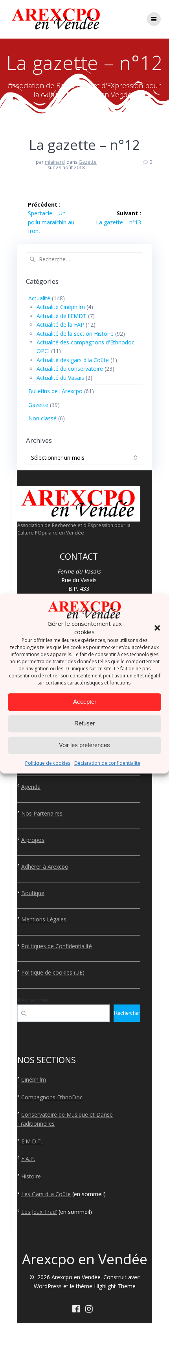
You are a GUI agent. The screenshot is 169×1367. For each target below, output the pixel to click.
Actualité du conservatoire (70, 368)
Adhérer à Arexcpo (44, 866)
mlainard (55, 162)
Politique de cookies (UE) (52, 972)
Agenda (30, 786)
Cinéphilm (33, 1079)
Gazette (88, 162)
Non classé (42, 418)
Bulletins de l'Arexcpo (55, 391)
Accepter (84, 702)
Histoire (31, 1176)
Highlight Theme (115, 1286)
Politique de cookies (47, 763)
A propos (32, 840)
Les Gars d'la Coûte (46, 1194)
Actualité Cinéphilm (61, 307)
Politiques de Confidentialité (56, 946)
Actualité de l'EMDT (61, 316)
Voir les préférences (84, 745)
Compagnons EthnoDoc (52, 1097)
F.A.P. (28, 1158)
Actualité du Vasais (60, 377)
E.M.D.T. (31, 1141)
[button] (157, 628)
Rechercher (32, 1000)
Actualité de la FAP (60, 324)
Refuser (84, 723)
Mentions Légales (43, 919)
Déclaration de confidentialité (107, 763)
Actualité (39, 298)
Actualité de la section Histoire (75, 333)
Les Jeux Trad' (39, 1211)
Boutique (32, 893)
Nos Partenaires (41, 813)
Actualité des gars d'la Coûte (73, 360)
